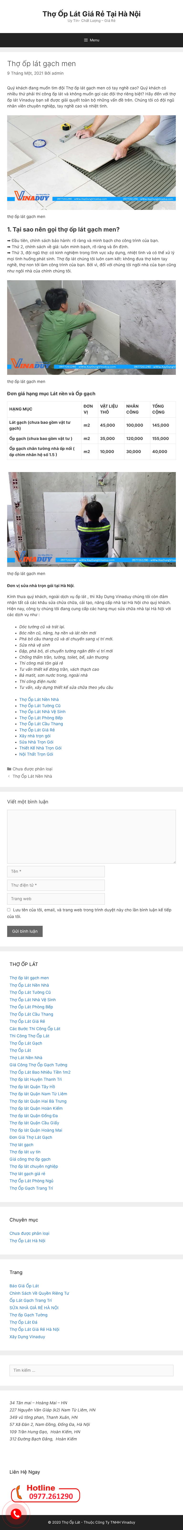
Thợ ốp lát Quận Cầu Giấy (34, 1122)
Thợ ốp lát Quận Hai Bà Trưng (38, 1101)
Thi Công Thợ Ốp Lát (29, 1035)
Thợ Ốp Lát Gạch (26, 1043)
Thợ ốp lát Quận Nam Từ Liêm (38, 1093)
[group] (91, 1446)
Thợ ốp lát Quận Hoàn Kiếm (36, 1108)
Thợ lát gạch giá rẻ (27, 1173)
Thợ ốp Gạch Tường (28, 1315)
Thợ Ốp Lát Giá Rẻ (37, 730)
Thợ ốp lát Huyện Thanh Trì (36, 1079)
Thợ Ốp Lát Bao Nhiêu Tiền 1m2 (40, 1072)
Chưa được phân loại (32, 769)
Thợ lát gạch (21, 1144)
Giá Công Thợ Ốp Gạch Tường (38, 1064)
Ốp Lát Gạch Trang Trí (31, 1300)
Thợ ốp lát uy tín (25, 1151)
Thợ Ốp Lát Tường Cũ (40, 705)
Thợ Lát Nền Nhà (26, 1057)
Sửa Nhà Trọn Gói (36, 742)
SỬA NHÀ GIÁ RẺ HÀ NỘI (34, 1307)
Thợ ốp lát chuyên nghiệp (34, 1166)
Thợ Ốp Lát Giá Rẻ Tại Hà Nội (91, 14)
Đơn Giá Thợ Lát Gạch (31, 1137)
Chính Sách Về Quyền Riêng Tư (39, 1293)
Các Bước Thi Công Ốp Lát (35, 1028)
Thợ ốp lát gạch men (29, 977)
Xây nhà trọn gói (35, 736)
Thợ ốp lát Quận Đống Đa (34, 1115)
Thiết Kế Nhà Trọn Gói (40, 748)
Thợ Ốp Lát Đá (23, 1322)
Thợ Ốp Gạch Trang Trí (31, 1188)
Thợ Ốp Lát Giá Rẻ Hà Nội (34, 1329)
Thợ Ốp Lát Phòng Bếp (41, 717)
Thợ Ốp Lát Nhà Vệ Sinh (42, 711)
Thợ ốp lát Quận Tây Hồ (32, 1086)
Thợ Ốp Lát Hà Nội (27, 1240)
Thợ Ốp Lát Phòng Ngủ (31, 1180)
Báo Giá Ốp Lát (24, 1286)
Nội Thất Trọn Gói (36, 754)
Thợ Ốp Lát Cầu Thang (41, 723)
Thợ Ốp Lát (20, 1050)
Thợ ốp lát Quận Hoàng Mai (36, 1130)
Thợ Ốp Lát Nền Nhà (39, 699)
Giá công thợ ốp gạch (30, 1159)
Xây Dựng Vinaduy (27, 1336)
